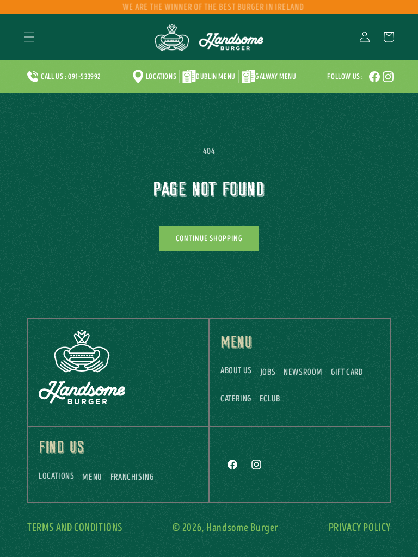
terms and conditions (74, 528)
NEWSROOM (303, 372)
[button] (29, 37)
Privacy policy (360, 528)
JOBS (267, 372)
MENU (92, 477)
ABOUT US (236, 370)
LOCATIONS (56, 476)
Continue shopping (209, 238)
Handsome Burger (242, 528)
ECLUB (270, 398)
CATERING (235, 398)
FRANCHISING (132, 477)
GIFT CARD (347, 372)
